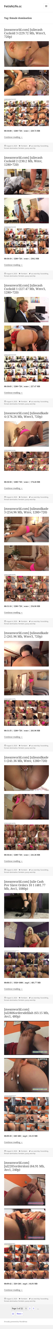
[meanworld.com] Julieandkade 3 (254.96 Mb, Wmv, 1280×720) (26, 510)
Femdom (24, 146)
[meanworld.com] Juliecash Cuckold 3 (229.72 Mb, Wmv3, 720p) (25, 33)
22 (13, 1313)
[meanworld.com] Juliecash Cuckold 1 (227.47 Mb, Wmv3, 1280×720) (25, 288)
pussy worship (30, 148)
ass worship (35, 146)
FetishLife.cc (13, 6)
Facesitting (44, 146)
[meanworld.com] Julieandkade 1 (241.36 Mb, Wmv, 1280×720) (26, 759)
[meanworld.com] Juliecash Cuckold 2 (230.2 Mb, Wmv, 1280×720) (23, 161)
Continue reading (13, 137)
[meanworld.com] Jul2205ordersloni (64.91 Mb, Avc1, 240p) (24, 1166)
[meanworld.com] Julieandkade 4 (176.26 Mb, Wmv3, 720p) (26, 415)
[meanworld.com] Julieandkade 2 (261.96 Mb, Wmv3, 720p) (26, 634)
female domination (11, 148)
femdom (21, 148)
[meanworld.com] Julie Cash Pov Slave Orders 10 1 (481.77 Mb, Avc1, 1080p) (24, 885)
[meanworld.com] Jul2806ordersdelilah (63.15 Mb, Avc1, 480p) (26, 1012)
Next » (20, 1313)
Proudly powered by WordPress (15, 1322)
